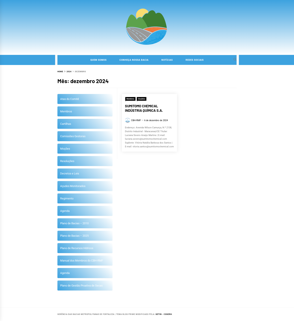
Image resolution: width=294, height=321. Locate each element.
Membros (130, 99)
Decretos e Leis (69, 173)
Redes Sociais (195, 60)
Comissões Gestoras (72, 136)
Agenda (65, 210)
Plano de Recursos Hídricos (76, 248)
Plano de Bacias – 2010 (74, 223)
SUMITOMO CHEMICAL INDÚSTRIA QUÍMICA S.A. (144, 108)
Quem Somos (98, 60)
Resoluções (67, 161)
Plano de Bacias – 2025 (74, 235)
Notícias (167, 60)
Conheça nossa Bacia (134, 60)
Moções (65, 148)
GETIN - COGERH (164, 314)
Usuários (141, 99)
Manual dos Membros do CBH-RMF (81, 260)
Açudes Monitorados (72, 186)
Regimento (67, 198)
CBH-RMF (136, 120)
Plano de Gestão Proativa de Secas (81, 285)
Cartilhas (65, 123)
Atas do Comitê (69, 99)
